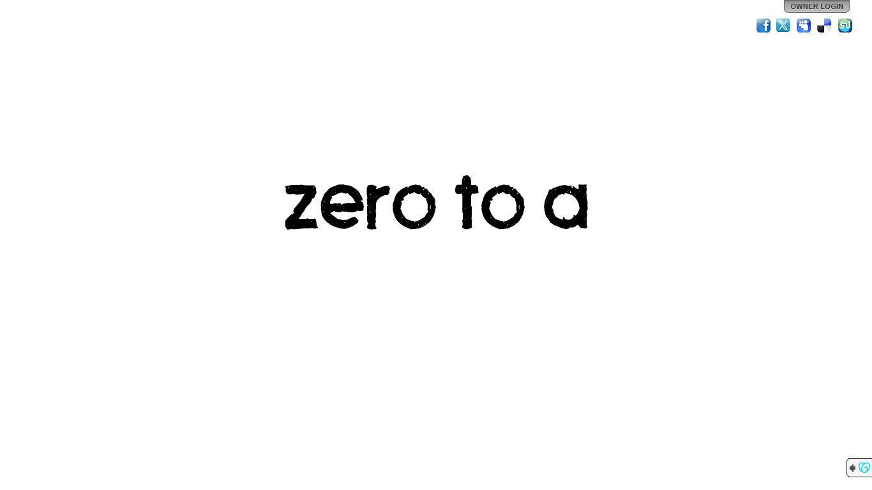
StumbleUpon (845, 25)
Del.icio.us (825, 25)
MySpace (804, 25)
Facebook (763, 25)
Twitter (784, 25)
